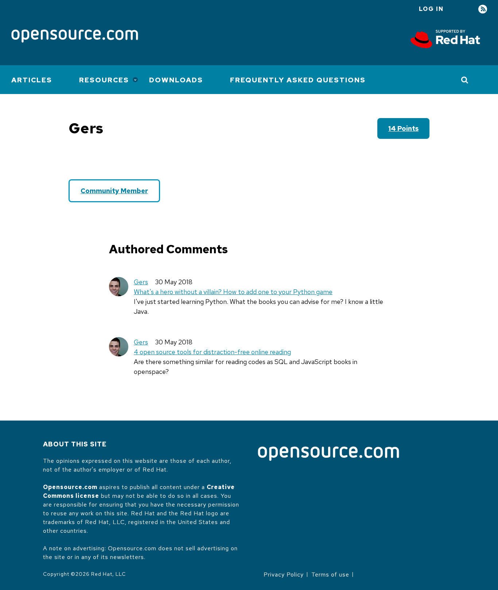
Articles (31, 80)
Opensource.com (70, 487)
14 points (403, 128)
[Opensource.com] (75, 36)
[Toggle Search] (465, 79)
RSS (482, 9)
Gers (141, 282)
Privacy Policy (284, 574)
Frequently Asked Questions (298, 80)
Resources (104, 80)
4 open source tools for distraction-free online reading (212, 352)
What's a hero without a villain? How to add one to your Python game (233, 292)
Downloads (176, 80)
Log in (431, 9)
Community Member (114, 191)
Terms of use (330, 574)
